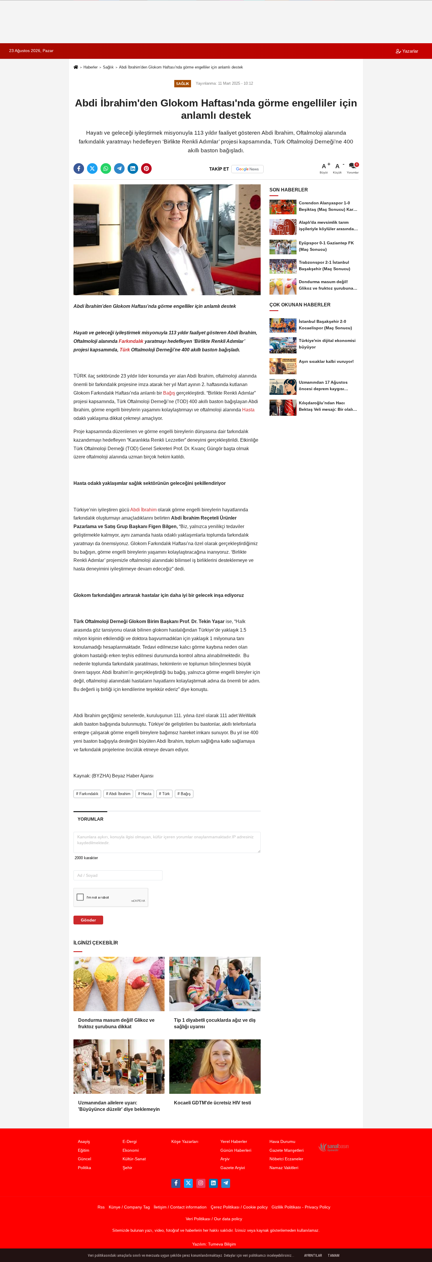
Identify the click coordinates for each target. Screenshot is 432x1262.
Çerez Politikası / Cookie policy (239, 1207)
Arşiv (225, 1159)
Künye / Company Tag (129, 1207)
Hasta (247, 409)
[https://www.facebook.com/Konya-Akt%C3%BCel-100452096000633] (175, 1183)
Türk (124, 349)
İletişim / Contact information (180, 1207)
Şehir (127, 1168)
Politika (84, 1168)
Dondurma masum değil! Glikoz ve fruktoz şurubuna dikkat (116, 1023)
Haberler (90, 67)
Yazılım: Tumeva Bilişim (214, 1244)
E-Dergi (130, 1141)
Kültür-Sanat (134, 1159)
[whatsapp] (106, 168)
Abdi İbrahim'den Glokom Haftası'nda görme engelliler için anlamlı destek (181, 67)
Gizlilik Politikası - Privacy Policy (301, 1207)
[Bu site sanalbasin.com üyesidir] (333, 1147)
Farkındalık (131, 341)
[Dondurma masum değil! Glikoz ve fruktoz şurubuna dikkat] (119, 984)
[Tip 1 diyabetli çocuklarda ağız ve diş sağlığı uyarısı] (214, 984)
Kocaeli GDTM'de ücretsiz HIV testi (212, 1102)
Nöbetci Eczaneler (286, 1159)
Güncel (84, 1159)
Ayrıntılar (313, 1255)
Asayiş (84, 1141)
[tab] (90, 819)
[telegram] (119, 168)
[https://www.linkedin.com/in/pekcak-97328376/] (213, 1183)
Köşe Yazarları (184, 1141)
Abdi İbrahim (143, 509)
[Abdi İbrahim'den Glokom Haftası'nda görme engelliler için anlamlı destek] (167, 239)
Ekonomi (131, 1150)
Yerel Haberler (233, 1141)
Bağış (169, 392)
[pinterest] (146, 168)
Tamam (333, 1255)
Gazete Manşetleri (286, 1150)
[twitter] (92, 168)
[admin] (225, 1183)
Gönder (88, 920)
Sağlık (108, 67)
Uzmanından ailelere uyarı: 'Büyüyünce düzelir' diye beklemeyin (119, 1106)
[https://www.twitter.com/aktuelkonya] (188, 1183)
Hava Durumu (282, 1141)
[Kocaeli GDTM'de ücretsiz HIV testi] (214, 1066)
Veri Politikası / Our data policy (214, 1219)
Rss (101, 1207)
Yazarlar (409, 51)
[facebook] (78, 168)
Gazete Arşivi (232, 1168)
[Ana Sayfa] (75, 68)
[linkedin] (133, 168)
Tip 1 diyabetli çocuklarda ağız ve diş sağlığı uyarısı (215, 1023)
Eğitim (83, 1150)
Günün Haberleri (235, 1150)
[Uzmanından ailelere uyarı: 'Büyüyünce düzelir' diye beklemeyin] (119, 1066)
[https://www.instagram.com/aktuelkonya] (200, 1183)
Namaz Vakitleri (283, 1168)
